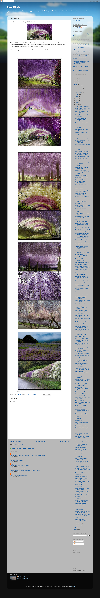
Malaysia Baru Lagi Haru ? (17, 460)
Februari (78, 523)
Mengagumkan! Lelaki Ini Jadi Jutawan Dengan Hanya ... (82, 482)
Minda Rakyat (15, 454)
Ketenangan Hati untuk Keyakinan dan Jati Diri (81, 159)
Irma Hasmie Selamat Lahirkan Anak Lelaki (81, 200)
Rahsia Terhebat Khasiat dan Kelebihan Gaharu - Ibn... (82, 251)
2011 (75, 529)
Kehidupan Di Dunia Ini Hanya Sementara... (82, 145)
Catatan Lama (64, 441)
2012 (75, 527)
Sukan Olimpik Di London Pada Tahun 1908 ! (81, 479)
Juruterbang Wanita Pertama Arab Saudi (20, 465)
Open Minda (13, 7)
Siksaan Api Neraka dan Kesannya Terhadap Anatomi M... (81, 297)
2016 (75, 78)
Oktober (78, 90)
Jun (77, 98)
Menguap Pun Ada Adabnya (82, 262)
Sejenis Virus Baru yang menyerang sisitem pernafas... (81, 119)
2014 (75, 82)
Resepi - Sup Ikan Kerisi (81, 179)
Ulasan (76, 544)
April (77, 102)
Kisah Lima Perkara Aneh (81, 476)
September (78, 92)
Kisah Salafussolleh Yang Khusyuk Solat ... (81, 347)
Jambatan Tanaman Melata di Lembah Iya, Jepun (82, 333)
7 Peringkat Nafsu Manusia (82, 353)
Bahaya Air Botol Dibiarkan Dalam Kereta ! (81, 168)
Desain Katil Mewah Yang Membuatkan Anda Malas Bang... (82, 224)
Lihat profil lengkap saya (23, 578)
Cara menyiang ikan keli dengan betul (81, 133)
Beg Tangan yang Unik (81, 391)
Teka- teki (77, 165)
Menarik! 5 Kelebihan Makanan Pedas (80, 450)
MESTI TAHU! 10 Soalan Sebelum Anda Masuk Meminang (81, 444)
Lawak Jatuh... (78, 292)
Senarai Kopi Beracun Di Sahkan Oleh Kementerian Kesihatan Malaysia (81, 57)
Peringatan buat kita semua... (82, 151)
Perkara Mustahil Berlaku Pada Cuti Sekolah (81, 501)
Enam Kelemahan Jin (80, 425)
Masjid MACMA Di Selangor (82, 138)
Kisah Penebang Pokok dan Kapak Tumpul (82, 217)
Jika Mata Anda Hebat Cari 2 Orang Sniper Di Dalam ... (82, 237)
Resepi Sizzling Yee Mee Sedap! (81, 45)
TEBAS (13, 459)
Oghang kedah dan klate (81, 447)
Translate (84, 27)
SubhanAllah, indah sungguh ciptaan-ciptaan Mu (82, 191)
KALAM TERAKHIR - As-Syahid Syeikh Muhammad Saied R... (82, 469)
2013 (75, 84)
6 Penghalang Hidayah (81, 264)
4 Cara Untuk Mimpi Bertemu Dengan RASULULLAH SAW (82, 360)
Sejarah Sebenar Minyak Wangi (80, 70)
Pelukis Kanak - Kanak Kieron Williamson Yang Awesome (82, 281)
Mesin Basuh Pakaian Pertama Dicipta (80, 194)
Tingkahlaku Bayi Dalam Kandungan (81, 406)
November (78, 88)
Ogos (77, 94)
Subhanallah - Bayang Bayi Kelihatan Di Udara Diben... (82, 428)
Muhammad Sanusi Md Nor (18, 469)
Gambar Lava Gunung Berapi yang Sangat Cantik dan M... (82, 380)
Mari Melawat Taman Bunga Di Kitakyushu (82, 162)
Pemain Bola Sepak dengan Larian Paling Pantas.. (82, 234)
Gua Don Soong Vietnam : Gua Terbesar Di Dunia (81, 123)
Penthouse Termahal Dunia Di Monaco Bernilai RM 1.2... (82, 197)
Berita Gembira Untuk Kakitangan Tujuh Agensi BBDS (82, 373)
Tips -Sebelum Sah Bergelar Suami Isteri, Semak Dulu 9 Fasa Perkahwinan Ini (81, 62)
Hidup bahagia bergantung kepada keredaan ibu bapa (82, 267)
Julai (77, 96)
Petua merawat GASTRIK (81, 177)
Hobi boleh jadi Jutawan (81, 188)
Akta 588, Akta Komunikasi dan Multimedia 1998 (81, 154)
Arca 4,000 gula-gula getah (82, 106)
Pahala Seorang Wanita (81, 304)
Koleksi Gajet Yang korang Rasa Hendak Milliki (81, 327)
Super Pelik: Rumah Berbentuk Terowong (81, 520)
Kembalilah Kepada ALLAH (82, 156)
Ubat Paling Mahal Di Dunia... (82, 494)
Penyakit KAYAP (77, 38)
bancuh (13, 474)
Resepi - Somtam (79, 400)
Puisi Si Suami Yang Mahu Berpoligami (81, 497)
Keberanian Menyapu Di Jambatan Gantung (81, 240)
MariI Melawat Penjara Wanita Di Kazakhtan (82, 330)
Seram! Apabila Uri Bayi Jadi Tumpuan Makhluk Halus (82, 185)
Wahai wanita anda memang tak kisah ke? (82, 351)
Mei (77, 100)
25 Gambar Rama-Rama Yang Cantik (81, 485)
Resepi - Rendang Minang (81, 338)
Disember (78, 86)
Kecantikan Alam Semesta (81, 294)
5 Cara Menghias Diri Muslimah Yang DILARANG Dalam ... (82, 410)
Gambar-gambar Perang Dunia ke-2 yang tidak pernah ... (81, 255)
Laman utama (40, 441)
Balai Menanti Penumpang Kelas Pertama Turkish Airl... (81, 277)
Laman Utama (76, 20)
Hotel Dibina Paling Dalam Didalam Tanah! (81, 384)
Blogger (73, 586)
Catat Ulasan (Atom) (20, 444)
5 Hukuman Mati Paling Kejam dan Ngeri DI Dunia (82, 109)
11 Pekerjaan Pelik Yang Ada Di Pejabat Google (82, 394)
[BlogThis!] (45, 394)
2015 (75, 80)
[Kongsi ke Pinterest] (50, 394)
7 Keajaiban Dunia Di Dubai (82, 431)
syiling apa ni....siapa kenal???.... (19, 475)
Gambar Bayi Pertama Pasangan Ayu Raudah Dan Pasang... (82, 172)
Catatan (77, 541)
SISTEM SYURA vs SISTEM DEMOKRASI (82, 344)
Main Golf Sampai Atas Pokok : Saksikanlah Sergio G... (82, 230)
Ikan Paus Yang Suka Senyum (82, 441)
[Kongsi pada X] (47, 394)
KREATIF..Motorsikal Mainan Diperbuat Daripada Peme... (82, 437)
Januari (78, 525)
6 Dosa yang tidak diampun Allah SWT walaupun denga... (82, 307)
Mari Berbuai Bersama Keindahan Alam (80, 259)
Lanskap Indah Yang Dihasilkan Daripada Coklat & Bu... (82, 285)
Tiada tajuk (78, 418)
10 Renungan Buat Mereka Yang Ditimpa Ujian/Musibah (82, 141)
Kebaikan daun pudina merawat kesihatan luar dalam (81, 210)
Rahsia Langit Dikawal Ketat (82, 453)
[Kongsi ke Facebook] (48, 394)
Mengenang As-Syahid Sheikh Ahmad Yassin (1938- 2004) (82, 516)
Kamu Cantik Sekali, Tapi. (81, 136)
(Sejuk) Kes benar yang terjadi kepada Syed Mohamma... (81, 312)
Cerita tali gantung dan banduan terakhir (81, 270)
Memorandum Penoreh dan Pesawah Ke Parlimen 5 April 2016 (25, 470)
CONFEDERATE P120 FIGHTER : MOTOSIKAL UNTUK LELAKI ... (82, 388)
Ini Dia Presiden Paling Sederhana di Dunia (80, 273)
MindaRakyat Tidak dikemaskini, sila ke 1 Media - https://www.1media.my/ (28, 455)
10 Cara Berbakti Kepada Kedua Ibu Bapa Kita (81, 462)
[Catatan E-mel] (41, 394)
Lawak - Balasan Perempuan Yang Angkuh (82, 206)
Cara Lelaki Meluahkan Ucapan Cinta (81, 455)
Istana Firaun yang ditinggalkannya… (80, 182)
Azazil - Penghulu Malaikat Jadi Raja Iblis (81, 508)
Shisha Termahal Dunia (81, 175)
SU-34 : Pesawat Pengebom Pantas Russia (82, 489)
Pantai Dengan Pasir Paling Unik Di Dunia (82, 112)
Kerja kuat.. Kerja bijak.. (81, 203)
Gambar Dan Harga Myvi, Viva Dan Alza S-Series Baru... (81, 415)
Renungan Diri (78, 420)
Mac (77, 104)
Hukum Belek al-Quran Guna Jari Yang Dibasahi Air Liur (82, 465)
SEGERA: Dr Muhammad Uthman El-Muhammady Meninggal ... (82, 365)
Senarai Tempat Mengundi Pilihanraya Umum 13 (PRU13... (81, 248)
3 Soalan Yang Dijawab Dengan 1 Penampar (81, 220)
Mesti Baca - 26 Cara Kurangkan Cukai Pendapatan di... (80, 505)
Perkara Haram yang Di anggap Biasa (81, 459)
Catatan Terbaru (15, 441)
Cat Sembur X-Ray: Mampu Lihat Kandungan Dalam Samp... (82, 323)
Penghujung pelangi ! (80, 336)
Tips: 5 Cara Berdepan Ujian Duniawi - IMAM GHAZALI (82, 369)
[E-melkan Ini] (44, 394)
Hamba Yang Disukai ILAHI (82, 227)
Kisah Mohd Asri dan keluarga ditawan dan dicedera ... (82, 512)
